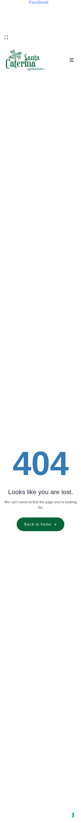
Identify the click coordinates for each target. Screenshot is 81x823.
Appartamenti (61, 7)
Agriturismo (30, 7)
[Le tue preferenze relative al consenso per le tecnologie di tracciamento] (73, 815)
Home (8, 7)
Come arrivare (39, 28)
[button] (6, 37)
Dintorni (11, 28)
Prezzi (65, 28)
